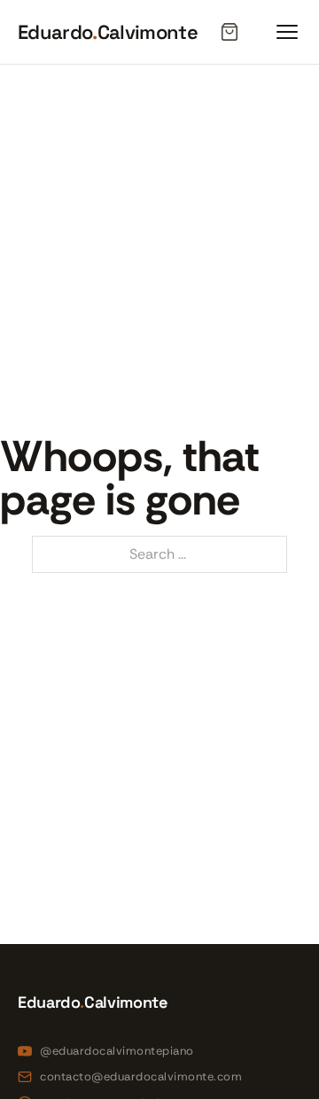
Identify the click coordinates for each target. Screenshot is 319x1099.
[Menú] (287, 32)
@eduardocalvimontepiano (117, 1050)
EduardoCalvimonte (108, 31)
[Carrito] (229, 32)
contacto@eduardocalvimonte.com (141, 1076)
